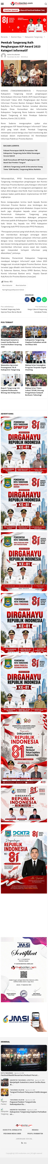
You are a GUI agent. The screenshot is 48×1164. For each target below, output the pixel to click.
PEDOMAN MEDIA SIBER (12, 1133)
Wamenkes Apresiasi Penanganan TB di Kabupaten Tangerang (10, 367)
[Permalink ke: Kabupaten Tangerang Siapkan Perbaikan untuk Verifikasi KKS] (36, 332)
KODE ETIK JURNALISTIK (12, 1130)
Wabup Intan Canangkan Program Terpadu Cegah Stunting (35, 367)
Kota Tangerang (7, 1073)
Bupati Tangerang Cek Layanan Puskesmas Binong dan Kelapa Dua (10, 390)
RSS (25, 1143)
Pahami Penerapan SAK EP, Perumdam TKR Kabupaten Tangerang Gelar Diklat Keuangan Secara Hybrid (21, 153)
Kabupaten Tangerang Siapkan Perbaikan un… (28, 1113)
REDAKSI (35, 1130)
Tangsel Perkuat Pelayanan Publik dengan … (28, 1093)
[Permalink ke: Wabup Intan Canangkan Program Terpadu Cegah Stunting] (36, 357)
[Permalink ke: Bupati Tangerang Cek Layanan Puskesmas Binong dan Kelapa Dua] (12, 380)
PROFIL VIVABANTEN (35, 1133)
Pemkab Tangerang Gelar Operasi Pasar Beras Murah (11, 309)
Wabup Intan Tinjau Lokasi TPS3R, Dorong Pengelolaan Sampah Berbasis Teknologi (34, 391)
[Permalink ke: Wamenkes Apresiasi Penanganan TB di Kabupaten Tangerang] (12, 357)
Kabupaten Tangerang (18, 1080)
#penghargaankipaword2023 (13, 290)
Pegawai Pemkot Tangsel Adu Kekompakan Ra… (23, 1103)
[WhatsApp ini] (44, 299)
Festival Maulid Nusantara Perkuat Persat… (20, 1075)
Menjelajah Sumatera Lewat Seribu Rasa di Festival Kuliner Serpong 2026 (11, 343)
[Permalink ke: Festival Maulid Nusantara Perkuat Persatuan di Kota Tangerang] (24, 1058)
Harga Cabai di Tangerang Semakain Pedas (37, 309)
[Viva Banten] (23, 3)
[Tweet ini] (32, 299)
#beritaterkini (21, 285)
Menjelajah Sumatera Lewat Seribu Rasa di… (27, 1083)
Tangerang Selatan (17, 1090)
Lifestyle (30, 1080)
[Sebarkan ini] (27, 299)
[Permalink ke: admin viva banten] (3, 55)
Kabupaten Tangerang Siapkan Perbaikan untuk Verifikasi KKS (35, 342)
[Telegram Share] (38, 299)
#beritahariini (7, 285)
